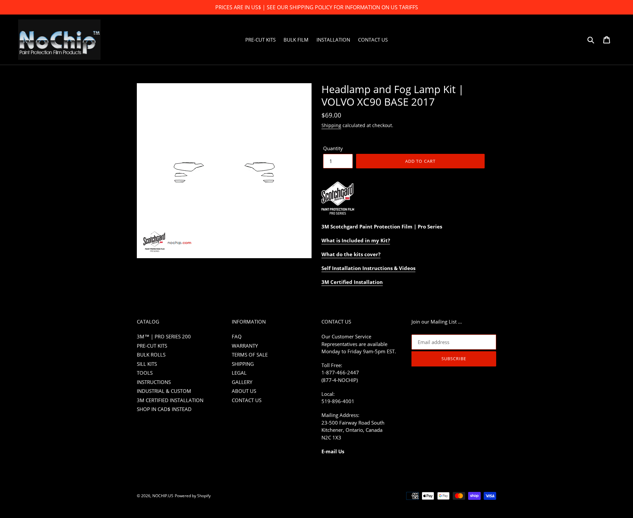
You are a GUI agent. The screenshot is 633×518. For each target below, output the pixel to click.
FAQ (237, 336)
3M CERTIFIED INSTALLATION (170, 400)
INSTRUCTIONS (154, 382)
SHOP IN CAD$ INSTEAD (164, 409)
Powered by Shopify (193, 496)
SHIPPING (243, 364)
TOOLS (145, 372)
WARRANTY (245, 345)
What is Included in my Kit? (355, 240)
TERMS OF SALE (250, 354)
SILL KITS (147, 364)
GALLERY (242, 382)
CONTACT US (246, 400)
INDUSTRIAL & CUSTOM (164, 391)
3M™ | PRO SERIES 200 (164, 336)
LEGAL (239, 372)
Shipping (331, 125)
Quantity (333, 148)
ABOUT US (244, 391)
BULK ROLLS (151, 354)
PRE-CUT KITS (152, 345)
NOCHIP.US (162, 496)
